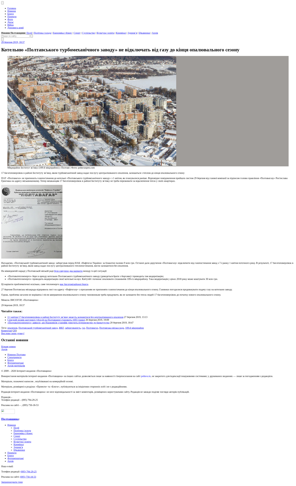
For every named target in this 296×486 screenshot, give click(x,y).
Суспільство (88, 33)
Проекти (11, 16)
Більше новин (8, 346)
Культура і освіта (105, 33)
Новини (11, 11)
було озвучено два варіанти (68, 271)
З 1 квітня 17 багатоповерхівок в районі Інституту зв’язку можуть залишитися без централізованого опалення (65, 317)
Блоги (10, 13)
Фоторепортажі (15, 363)
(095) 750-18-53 (28, 477)
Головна (11, 8)
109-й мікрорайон (134, 328)
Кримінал (121, 33)
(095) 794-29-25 (29, 471)
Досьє (10, 22)
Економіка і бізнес (62, 33)
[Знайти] (31, 36)
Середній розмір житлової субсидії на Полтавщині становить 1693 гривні (46, 320)
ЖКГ (61, 328)
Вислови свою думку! (12, 333)
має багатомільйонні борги (74, 284)
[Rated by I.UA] (8, 413)
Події (29, 33)
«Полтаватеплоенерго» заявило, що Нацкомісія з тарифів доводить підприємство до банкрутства (58, 322)
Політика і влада (42, 33)
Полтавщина (10, 419)
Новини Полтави (16, 354)
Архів (155, 33)
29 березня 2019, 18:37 (13, 42)
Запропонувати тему (12, 482)
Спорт (77, 33)
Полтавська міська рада (111, 328)
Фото (10, 19)
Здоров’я (132, 33)
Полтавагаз (92, 328)
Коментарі (6, 330)
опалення (12, 328)
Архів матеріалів (16, 365)
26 (14, 330)
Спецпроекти (14, 357)
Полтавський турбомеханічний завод (38, 328)
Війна (10, 25)
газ (83, 328)
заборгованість (73, 328)
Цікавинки (144, 33)
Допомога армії (15, 27)
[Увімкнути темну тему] (2, 2)
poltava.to (146, 376)
